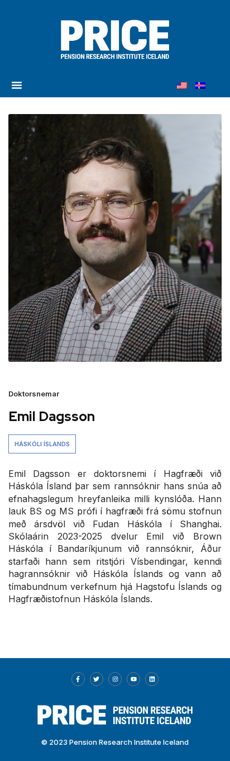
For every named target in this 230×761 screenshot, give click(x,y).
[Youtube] (133, 679)
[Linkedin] (152, 679)
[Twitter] (96, 679)
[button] (16, 85)
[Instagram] (115, 679)
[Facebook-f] (78, 679)
